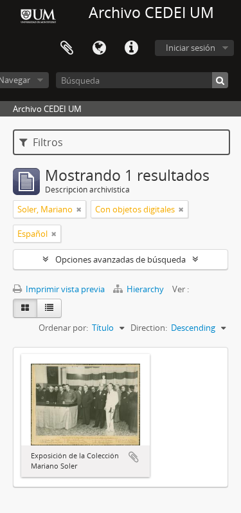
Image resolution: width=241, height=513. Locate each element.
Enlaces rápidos (131, 48)
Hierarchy (145, 289)
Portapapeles (67, 48)
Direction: (148, 327)
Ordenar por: (63, 327)
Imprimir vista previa (64, 289)
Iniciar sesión (190, 47)
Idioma (99, 48)
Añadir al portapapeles (133, 457)
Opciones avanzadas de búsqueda (120, 259)
